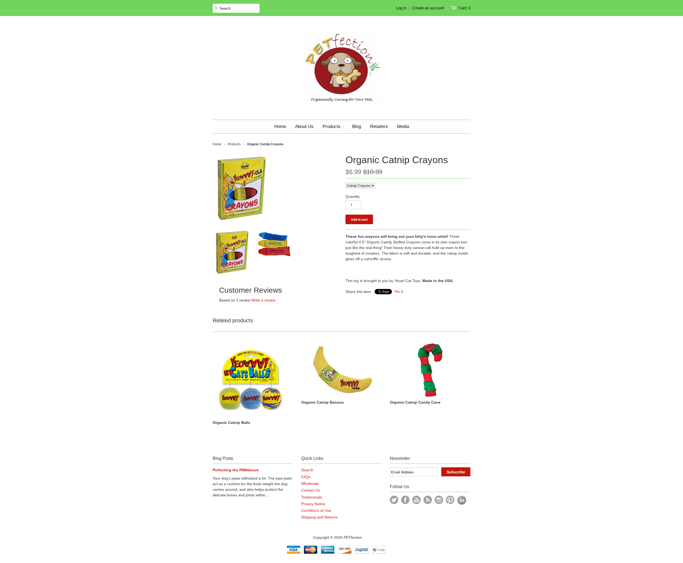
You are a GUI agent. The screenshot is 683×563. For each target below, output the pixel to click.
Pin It (399, 291)
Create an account (428, 8)
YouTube (416, 500)
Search (307, 470)
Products (234, 144)
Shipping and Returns (319, 517)
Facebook (405, 500)
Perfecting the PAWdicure (236, 470)
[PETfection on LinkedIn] (461, 503)
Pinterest (450, 500)
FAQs (306, 477)
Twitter (394, 500)
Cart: (464, 8)
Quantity (353, 196)
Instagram (439, 500)
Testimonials (311, 497)
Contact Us (310, 490)
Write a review (263, 300)
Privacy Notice (313, 504)
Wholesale (310, 483)
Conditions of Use (316, 510)
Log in (401, 8)
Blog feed (427, 500)
